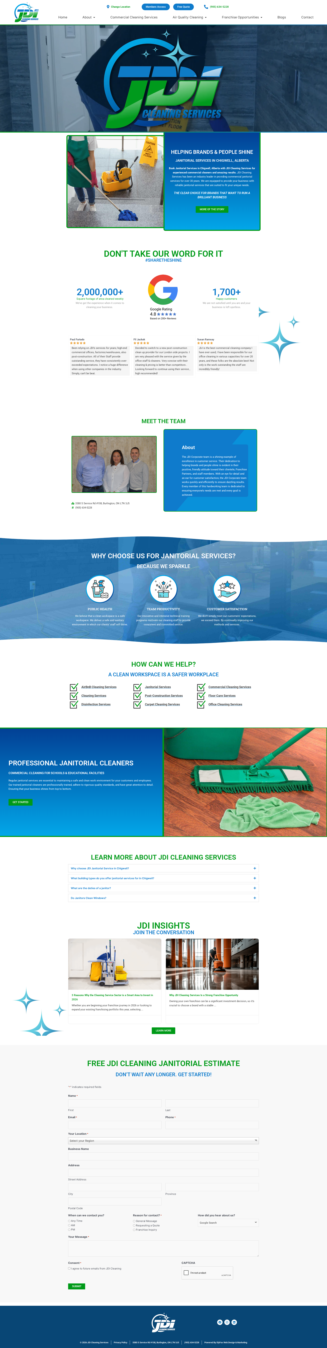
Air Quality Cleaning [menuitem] (188, 17)
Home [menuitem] (62, 17)
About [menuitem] (87, 17)
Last (167, 1110)
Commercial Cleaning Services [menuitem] (134, 17)
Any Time (76, 1220)
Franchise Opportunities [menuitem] (240, 17)
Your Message (78, 1236)
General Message (146, 1221)
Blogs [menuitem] (281, 17)
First (71, 1110)
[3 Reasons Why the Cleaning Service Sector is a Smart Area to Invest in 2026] (114, 964)
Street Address (77, 1179)
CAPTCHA (188, 1263)
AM (73, 1225)
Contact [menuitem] (307, 17)
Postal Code (75, 1208)
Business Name (78, 1149)
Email (72, 1117)
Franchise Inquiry (146, 1229)
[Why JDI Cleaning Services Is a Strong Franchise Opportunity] (212, 964)
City (70, 1194)
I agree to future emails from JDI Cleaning (96, 1268)
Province (170, 1194)
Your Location (78, 1133)
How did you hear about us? (216, 1215)
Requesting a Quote (148, 1225)
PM (73, 1229)
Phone (170, 1117)
